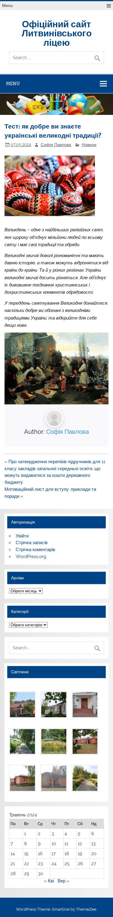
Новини (89, 144)
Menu (7, 5)
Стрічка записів (32, 542)
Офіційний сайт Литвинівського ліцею (57, 32)
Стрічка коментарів (35, 549)
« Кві (49, 881)
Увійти (22, 536)
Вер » (63, 881)
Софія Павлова (56, 144)
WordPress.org (31, 556)
